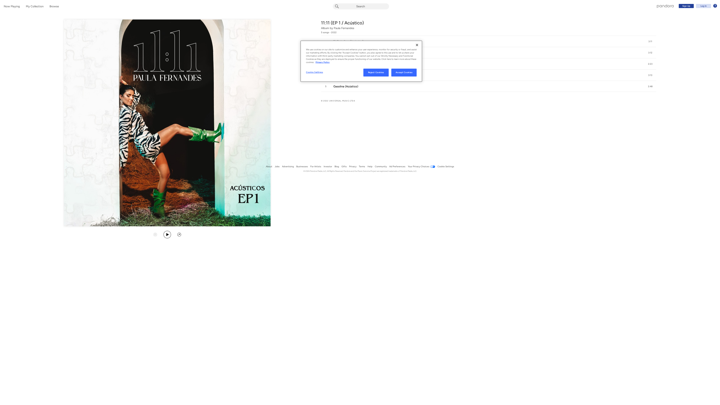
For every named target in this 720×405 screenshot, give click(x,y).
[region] (361, 61)
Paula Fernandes (344, 28)
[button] (488, 41)
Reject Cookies (376, 72)
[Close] (417, 45)
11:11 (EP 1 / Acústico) (342, 23)
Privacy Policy (323, 62)
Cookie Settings (314, 72)
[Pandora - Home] (665, 6)
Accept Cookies (404, 72)
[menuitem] (697, 6)
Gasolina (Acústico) (345, 86)
